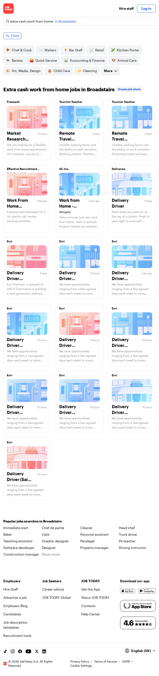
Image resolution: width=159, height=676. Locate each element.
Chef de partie (53, 528)
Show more (51, 554)
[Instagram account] (12, 651)
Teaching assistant (18, 541)
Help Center (90, 614)
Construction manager (21, 554)
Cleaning (90, 71)
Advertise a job (15, 597)
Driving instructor (132, 548)
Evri (9, 241)
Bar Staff (75, 50)
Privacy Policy (79, 661)
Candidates (12, 614)
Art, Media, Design (26, 71)
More (108, 71)
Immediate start (15, 528)
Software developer (18, 548)
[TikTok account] (5, 651)
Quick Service (46, 60)
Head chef (127, 528)
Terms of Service (105, 661)
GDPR (126, 661)
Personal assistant (94, 534)
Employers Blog (15, 606)
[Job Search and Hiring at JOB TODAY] (8, 8)
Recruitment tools (17, 636)
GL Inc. (64, 169)
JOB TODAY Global (56, 597)
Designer (49, 548)
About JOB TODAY (95, 597)
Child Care (61, 71)
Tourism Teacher (70, 101)
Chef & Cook (22, 50)
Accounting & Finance (87, 60)
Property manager (94, 548)
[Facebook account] (20, 651)
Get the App (90, 589)
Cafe (45, 534)
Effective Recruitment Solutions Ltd (22, 170)
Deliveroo (118, 169)
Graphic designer (55, 541)
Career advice (53, 589)
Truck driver (128, 534)
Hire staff (126, 8)
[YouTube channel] (28, 651)
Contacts (88, 606)
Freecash (13, 101)
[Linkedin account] (44, 651)
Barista (17, 60)
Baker (7, 534)
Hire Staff (10, 589)
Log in (146, 8)
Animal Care (127, 60)
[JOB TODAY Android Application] (147, 591)
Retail (99, 50)
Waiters (50, 50)
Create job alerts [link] (129, 89)
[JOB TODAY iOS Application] (127, 591)
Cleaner (86, 528)
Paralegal (87, 541)
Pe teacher (127, 541)
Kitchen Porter (128, 50)
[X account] (37, 651)
